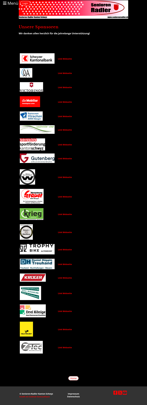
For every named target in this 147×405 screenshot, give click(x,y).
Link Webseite (65, 58)
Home (73, 378)
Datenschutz (73, 396)
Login (25, 3)
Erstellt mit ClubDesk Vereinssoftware (35, 397)
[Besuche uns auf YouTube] (125, 393)
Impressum (73, 393)
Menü (12, 3)
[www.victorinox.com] (37, 63)
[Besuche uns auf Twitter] (120, 393)
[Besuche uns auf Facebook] (115, 393)
